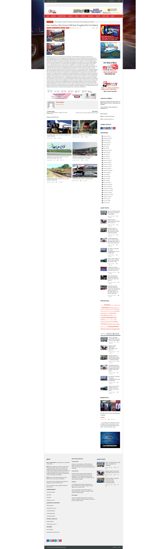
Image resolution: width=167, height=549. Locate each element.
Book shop (117, 305)
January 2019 (106, 162)
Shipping (114, 324)
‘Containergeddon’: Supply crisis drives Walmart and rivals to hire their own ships (114, 368)
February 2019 (106, 160)
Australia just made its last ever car (82, 134)
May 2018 (105, 178)
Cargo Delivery (114, 308)
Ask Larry (102, 305)
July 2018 (105, 174)
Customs (64, 21)
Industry (107, 313)
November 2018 (106, 166)
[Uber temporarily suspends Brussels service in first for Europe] (103, 277)
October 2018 (106, 168)
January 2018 (106, 186)
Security (62, 27)
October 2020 (106, 142)
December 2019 (106, 150)
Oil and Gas (107, 319)
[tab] (103, 333)
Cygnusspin (63, 547)
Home (48, 16)
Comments (116, 333)
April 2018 (105, 180)
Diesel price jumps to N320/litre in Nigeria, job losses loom (114, 260)
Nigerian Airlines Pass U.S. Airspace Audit (82, 178)
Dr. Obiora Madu (116, 309)
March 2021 (105, 140)
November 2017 (106, 190)
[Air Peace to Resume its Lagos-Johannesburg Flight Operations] (103, 250)
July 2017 (105, 198)
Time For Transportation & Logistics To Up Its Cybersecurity (57, 113)
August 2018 (106, 172)
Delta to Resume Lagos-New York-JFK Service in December (114, 213)
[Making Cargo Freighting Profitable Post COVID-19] (103, 221)
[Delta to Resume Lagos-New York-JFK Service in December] (103, 212)
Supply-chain (105, 16)
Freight (114, 311)
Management (111, 317)
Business (70, 16)
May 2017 (105, 202)
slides (67, 27)
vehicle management (113, 329)
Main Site (111, 1)
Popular (110, 333)
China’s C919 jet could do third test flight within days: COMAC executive (58, 157)
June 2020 (105, 146)
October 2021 (106, 136)
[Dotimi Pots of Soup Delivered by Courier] (110, 405)
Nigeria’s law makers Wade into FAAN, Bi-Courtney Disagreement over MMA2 (82, 157)
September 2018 (106, 170)
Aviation (53, 16)
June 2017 (105, 200)
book (111, 305)
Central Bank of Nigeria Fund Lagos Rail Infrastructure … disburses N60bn (114, 357)
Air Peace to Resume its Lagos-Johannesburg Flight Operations (114, 378)
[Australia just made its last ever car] (84, 127)
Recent (104, 333)
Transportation (62, 16)
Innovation (90, 16)
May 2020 (105, 148)
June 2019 (105, 156)
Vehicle (77, 16)
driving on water (110, 311)
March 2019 (105, 158)
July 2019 (105, 154)
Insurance (114, 315)
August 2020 (106, 144)
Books (112, 16)
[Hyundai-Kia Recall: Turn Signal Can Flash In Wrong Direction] (103, 268)
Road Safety (111, 321)
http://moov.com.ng (60, 104)
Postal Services (111, 319)
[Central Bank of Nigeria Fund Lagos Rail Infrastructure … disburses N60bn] (103, 229)
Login (118, 1)
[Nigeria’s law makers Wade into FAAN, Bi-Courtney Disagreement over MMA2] (84, 149)
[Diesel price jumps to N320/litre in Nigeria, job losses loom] (103, 260)
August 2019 (106, 152)
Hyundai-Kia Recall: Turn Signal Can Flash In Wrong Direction (114, 269)
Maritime (98, 16)
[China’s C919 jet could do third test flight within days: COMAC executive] (59, 149)
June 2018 (105, 176)
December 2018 (106, 164)
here (107, 108)
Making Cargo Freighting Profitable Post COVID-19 (114, 221)
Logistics (83, 16)
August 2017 (106, 196)
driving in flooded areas (104, 311)
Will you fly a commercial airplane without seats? (87, 112)
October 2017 (106, 192)
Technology (105, 326)
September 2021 (106, 138)
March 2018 (105, 182)
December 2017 (106, 188)
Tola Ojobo (73, 27)
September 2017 (106, 194)
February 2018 (106, 184)
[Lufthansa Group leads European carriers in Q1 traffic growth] (59, 127)
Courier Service (109, 309)
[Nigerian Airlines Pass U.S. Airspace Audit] (84, 170)
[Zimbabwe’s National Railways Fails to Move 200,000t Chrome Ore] (59, 170)
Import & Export (56, 27)
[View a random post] (118, 16)
